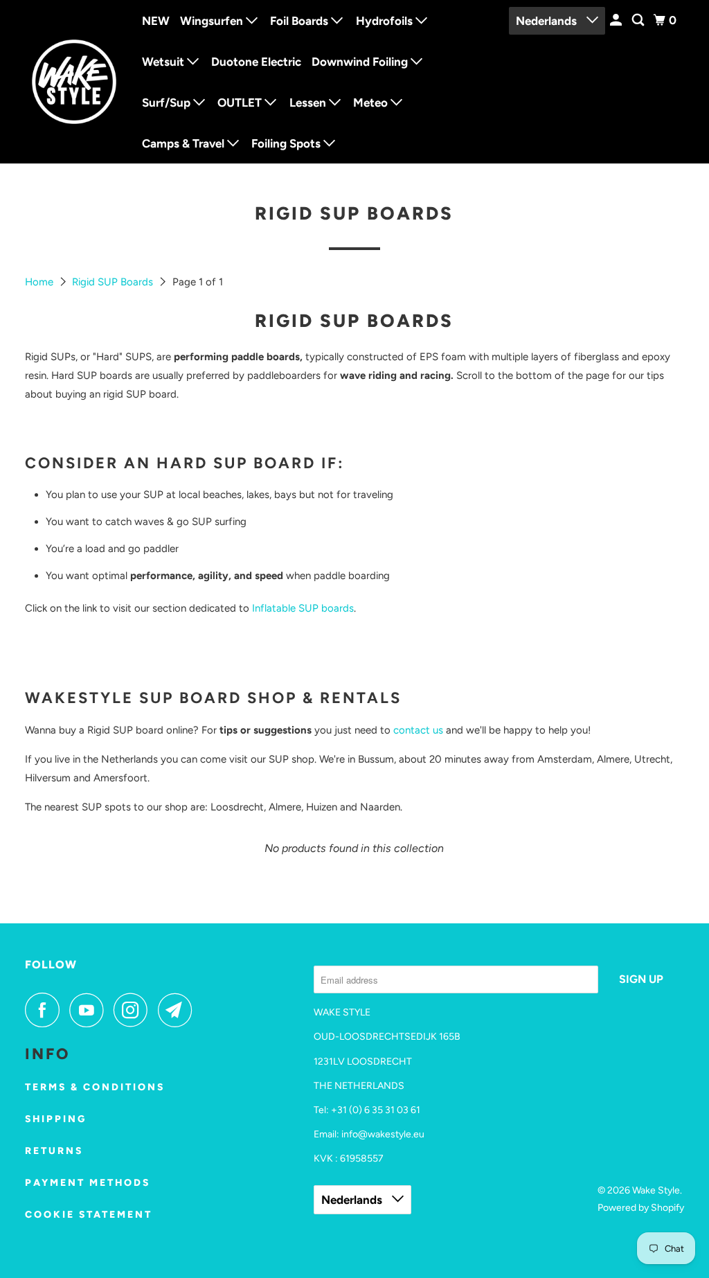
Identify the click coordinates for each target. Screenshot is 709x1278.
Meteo (372, 102)
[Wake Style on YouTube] (90, 1010)
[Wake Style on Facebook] (45, 1010)
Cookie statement (88, 1215)
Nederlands (548, 21)
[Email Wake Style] (178, 1010)
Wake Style (656, 1190)
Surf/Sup (167, 102)
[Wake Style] (74, 81)
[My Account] (617, 20)
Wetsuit (164, 62)
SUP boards (325, 608)
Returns (54, 1151)
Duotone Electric (256, 62)
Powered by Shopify (641, 1208)
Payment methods (87, 1183)
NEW (156, 21)
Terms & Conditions (95, 1087)
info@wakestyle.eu (382, 1134)
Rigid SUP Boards (114, 282)
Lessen (309, 102)
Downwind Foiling (361, 62)
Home (40, 282)
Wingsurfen (213, 21)
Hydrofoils (385, 21)
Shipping (56, 1119)
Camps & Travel (184, 143)
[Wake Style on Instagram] (134, 1010)
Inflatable (274, 608)
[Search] (639, 20)
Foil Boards (300, 21)
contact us (418, 730)
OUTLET (240, 102)
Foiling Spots (287, 143)
